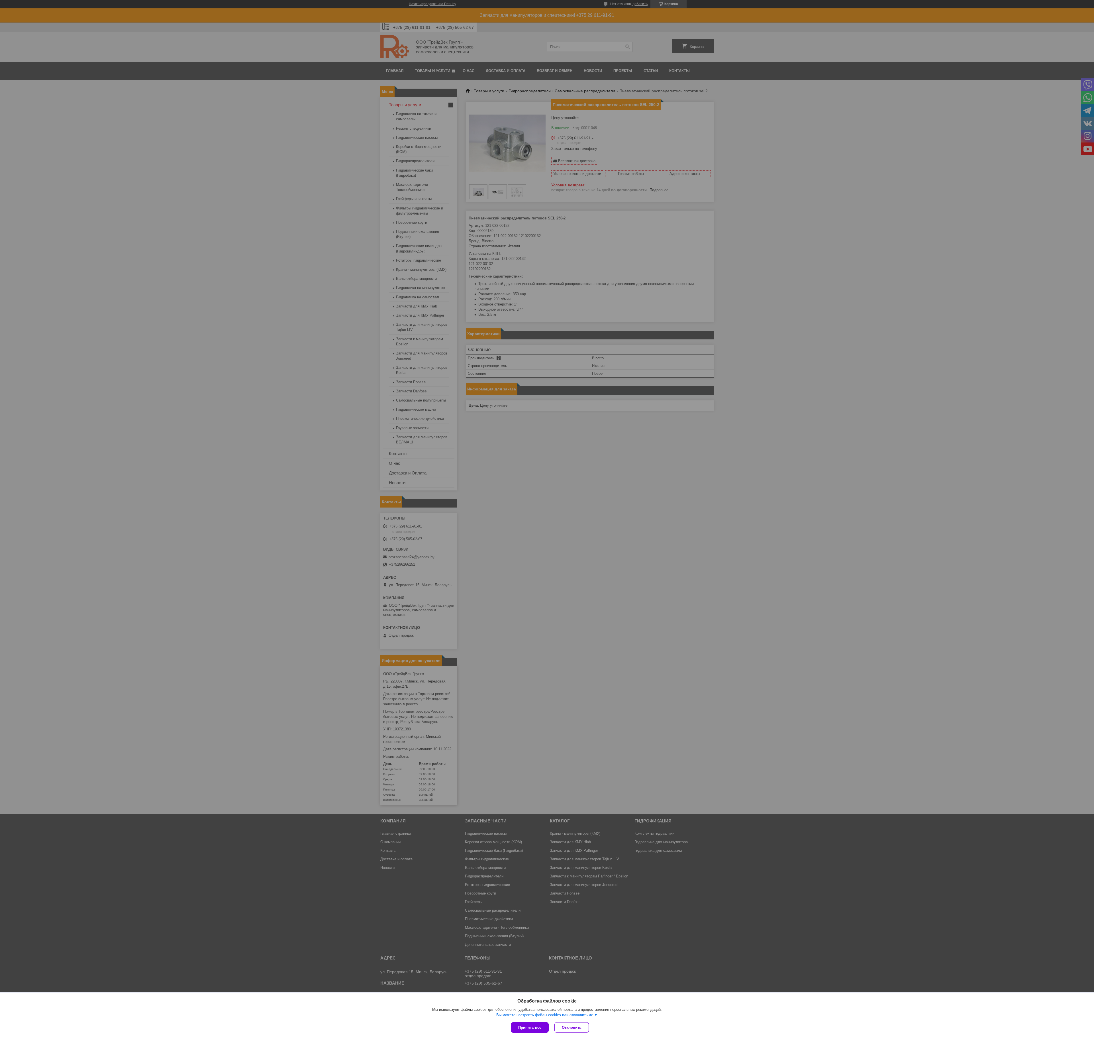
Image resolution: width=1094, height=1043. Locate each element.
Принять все (529, 1027)
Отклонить (571, 1027)
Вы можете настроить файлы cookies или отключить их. (545, 1015)
